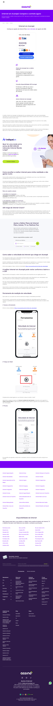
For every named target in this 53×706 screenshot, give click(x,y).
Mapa (30, 611)
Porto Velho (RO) (39, 534)
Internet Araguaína (40, 486)
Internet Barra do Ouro (41, 496)
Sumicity (5, 588)
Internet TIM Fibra (6, 614)
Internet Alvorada (23, 476)
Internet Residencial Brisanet (33, 582)
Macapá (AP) (6, 532)
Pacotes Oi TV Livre (19, 590)
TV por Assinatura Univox (45, 599)
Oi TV (43, 585)
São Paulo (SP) (38, 541)
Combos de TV (45, 601)
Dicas (17, 622)
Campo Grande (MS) (24, 532)
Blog (17, 611)
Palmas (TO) (38, 545)
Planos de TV (44, 604)
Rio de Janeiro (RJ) (39, 527)
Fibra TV (43, 581)
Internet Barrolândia (24, 502)
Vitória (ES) (5, 543)
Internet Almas (22, 473)
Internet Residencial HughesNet (33, 595)
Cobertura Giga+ (6, 650)
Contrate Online (26, 53)
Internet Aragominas (40, 480)
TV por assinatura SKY (45, 589)
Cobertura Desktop (6, 633)
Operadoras (5, 577)
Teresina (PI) (22, 545)
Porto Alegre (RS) (39, 532)
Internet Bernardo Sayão (41, 502)
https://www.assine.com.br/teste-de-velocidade (36, 266)
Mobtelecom (5, 594)
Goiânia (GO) (6, 545)
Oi (3, 583)
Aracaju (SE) (38, 543)
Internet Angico (22, 480)
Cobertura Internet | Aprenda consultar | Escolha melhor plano (7, 658)
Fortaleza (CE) (6, 538)
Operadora (18, 615)
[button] (3, 2)
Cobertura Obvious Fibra (6, 642)
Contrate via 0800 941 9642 (26, 57)
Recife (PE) (21, 543)
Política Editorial (32, 615)
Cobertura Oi (5, 628)
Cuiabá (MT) (22, 530)
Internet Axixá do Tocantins (9, 496)
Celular (17, 620)
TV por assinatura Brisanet (45, 596)
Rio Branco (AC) (6, 527)
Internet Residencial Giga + (33, 592)
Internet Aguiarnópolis (8, 473)
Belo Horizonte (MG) (24, 534)
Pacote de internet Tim (19, 587)
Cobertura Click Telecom (6, 638)
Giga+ (4, 599)
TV (16, 618)
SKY (4, 585)
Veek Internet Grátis (20, 600)
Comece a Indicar (11, 161)
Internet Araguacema (8, 486)
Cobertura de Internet (6, 611)
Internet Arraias (6, 493)
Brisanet (5, 591)
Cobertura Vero (6, 652)
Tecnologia (18, 613)
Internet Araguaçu (23, 486)
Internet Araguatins (7, 489)
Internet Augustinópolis (24, 493)
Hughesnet (5, 596)
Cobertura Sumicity (6, 648)
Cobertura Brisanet (6, 630)
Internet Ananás (39, 476)
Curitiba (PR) (22, 541)
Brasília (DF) (5, 541)
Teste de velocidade (31, 571)
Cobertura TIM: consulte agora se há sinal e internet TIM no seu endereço (7, 621)
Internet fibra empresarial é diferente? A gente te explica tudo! (20, 583)
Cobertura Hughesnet (5, 626)
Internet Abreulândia (7, 476)
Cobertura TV (5, 655)
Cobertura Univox (6, 635)
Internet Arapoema (40, 489)
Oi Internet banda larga (19, 593)
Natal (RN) (37, 530)
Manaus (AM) (6, 534)
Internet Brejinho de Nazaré (42, 506)
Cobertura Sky (5, 617)
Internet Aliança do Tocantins (42, 473)
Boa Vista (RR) (38, 536)
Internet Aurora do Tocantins (42, 493)
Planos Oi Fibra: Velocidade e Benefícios (19, 597)
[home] (26, 7)
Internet (17, 625)
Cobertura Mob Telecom (6, 645)
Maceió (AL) (5, 530)
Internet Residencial (31, 578)
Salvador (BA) (6, 536)
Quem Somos (31, 613)
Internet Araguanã (23, 489)
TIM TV (43, 583)
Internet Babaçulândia (8, 502)
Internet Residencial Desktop (33, 599)
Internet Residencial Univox (33, 589)
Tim (3, 580)
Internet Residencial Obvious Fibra (33, 585)
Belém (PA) (21, 536)
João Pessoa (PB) (23, 538)
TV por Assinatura (44, 578)
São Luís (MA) (22, 527)
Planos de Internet (18, 578)
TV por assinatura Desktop (45, 592)
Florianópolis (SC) (39, 538)
